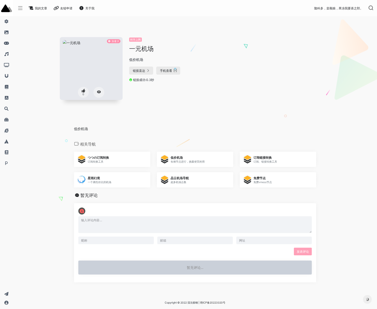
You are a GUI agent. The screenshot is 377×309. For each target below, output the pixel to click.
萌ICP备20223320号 (212, 302)
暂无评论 (89, 195)
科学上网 (135, 39)
